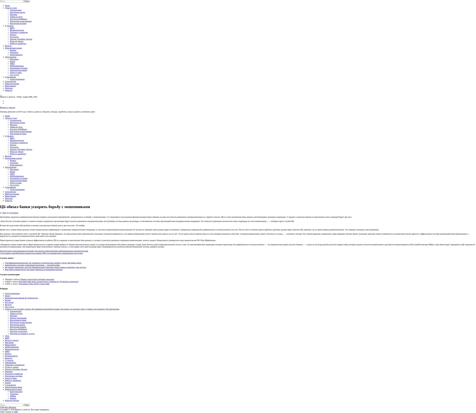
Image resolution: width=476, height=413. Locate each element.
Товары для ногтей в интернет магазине (37, 279)
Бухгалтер (14, 37)
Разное (8, 383)
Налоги (13, 35)
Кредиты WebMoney (18, 19)
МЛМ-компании (17, 66)
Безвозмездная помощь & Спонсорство (21, 298)
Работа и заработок (18, 44)
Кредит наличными (18, 318)
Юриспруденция (12, 84)
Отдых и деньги (12, 367)
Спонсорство (10, 81)
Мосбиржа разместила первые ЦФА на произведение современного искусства (41, 253)
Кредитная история (18, 23)
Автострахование (17, 79)
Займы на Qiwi (16, 17)
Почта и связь (16, 72)
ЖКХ (12, 28)
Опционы (14, 52)
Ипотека (13, 15)
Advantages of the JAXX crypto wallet (34, 284)
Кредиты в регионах (18, 331)
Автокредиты (15, 10)
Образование (10, 363)
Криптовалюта (16, 55)
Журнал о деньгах (7, 107)
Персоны (9, 88)
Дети (7, 336)
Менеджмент (10, 86)
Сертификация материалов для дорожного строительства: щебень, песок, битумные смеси (43, 263)
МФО (12, 64)
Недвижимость (11, 356)
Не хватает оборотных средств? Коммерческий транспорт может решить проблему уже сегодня (45, 267)
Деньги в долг (11, 8)
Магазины (14, 59)
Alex (4, 213)
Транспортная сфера (18, 70)
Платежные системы (18, 68)
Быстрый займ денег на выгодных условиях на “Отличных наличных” (49, 282)
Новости (8, 90)
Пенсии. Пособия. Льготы (21, 39)
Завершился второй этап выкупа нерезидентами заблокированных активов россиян (44, 251)
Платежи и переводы (19, 32)
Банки (12, 61)
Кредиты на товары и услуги (22, 334)
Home (7, 6)
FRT (16, 412)
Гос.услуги (14, 75)
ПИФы (13, 396)
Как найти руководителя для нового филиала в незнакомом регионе (34, 270)
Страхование (10, 77)
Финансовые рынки (13, 48)
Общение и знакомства (14, 365)
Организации (10, 57)
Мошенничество (17, 30)
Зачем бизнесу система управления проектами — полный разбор (32, 265)
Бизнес (8, 300)
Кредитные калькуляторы (21, 21)
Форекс (13, 50)
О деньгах (9, 26)
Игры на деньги (16, 41)
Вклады (8, 46)
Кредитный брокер (18, 327)
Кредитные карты (17, 12)
